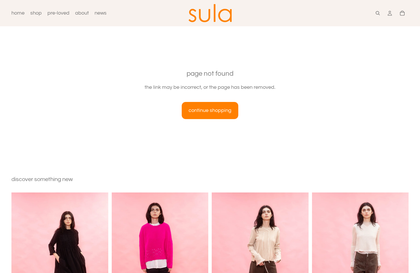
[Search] (377, 13)
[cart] (402, 13)
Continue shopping (210, 110)
